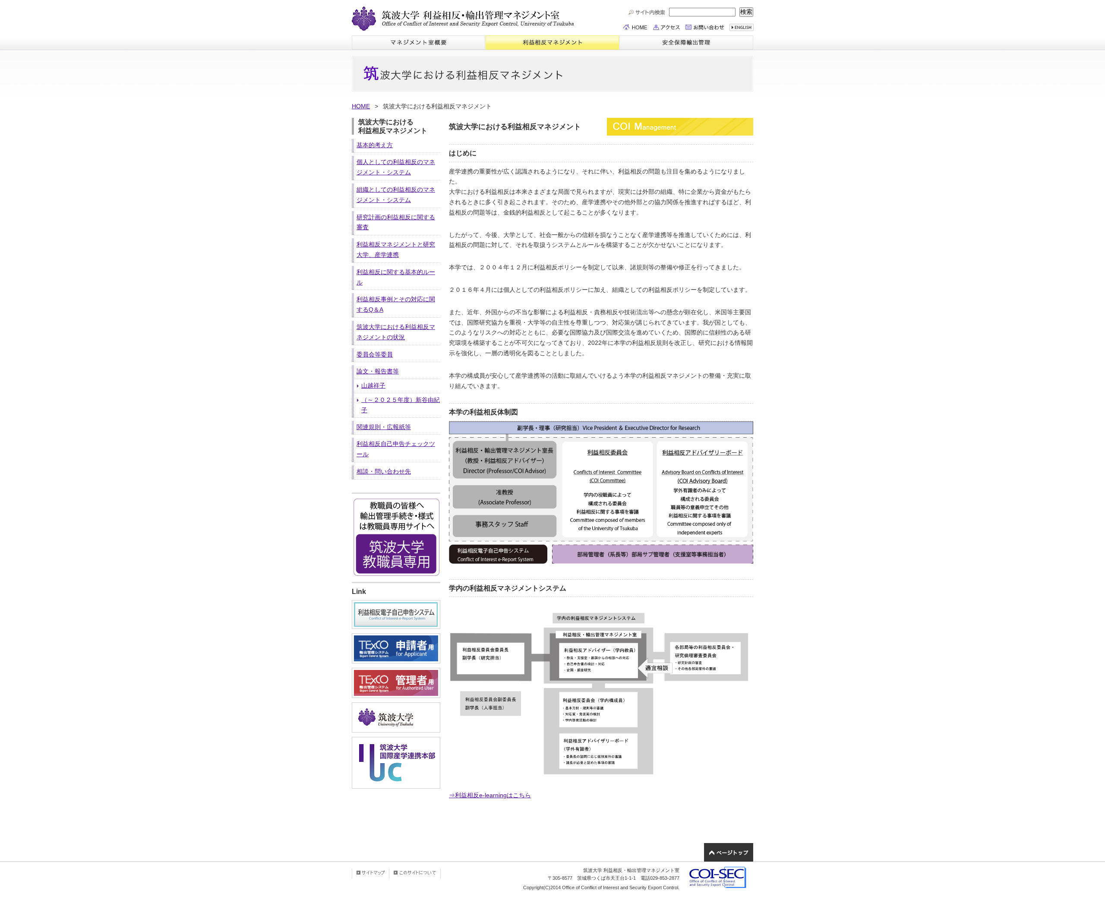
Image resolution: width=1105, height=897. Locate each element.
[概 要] (418, 42)
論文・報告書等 (378, 371)
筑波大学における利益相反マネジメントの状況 (396, 332)
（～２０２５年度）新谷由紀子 (400, 405)
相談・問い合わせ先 (384, 471)
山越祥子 (373, 385)
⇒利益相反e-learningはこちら (490, 795)
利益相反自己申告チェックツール (396, 449)
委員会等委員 (375, 354)
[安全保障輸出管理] (686, 42)
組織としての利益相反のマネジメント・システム (396, 194)
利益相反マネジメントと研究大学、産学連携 (396, 249)
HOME (361, 106)
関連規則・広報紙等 (384, 426)
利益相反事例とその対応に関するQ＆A (396, 304)
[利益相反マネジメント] (552, 42)
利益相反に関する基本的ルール (396, 277)
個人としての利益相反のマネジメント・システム (396, 167)
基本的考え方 (375, 145)
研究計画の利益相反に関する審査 (396, 222)
